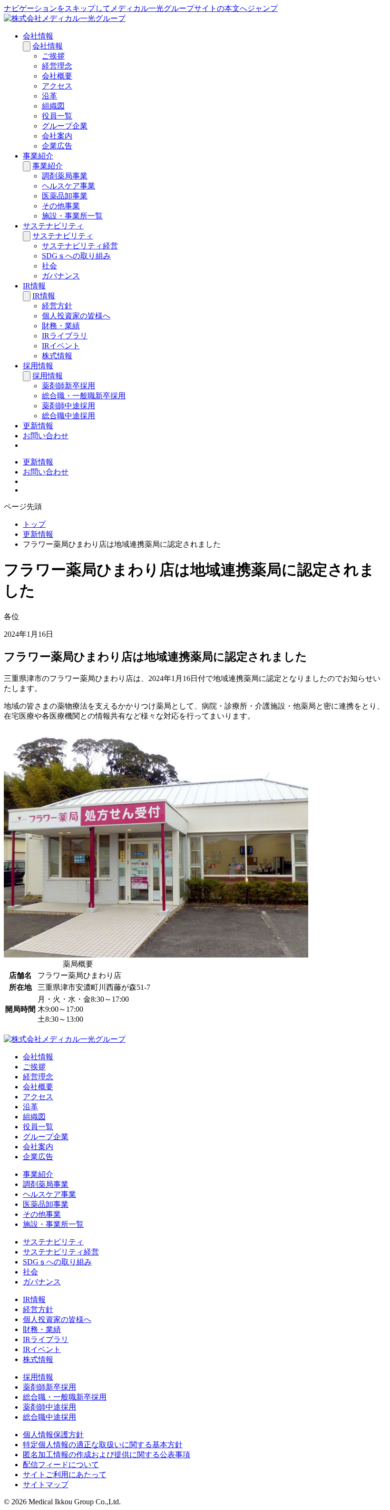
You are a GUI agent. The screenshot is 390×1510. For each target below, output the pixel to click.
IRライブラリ (65, 336)
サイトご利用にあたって (65, 1475)
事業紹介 (38, 156)
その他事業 (61, 206)
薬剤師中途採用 (68, 406)
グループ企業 (65, 126)
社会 (49, 266)
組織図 (53, 106)
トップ (34, 524)
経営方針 (57, 306)
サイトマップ (45, 1484)
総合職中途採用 (68, 416)
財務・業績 (61, 326)
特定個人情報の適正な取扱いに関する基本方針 (103, 1445)
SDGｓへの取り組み (76, 256)
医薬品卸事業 (65, 196)
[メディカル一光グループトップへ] (65, 18)
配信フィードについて (61, 1465)
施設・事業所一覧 (72, 216)
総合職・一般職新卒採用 (84, 396)
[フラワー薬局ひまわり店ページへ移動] (156, 955)
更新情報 (38, 426)
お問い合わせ (45, 436)
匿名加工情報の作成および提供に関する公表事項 (106, 1455)
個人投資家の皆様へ (76, 316)
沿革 (49, 96)
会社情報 (38, 36)
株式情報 (57, 356)
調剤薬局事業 (65, 176)
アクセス (57, 86)
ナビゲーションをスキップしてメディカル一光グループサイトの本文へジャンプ (141, 8)
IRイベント (61, 346)
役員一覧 (57, 116)
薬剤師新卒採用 (68, 386)
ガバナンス (61, 276)
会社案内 (57, 136)
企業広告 (57, 146)
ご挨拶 (53, 56)
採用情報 (38, 366)
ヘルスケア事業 (68, 186)
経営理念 (57, 66)
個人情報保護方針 (53, 1435)
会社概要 (57, 76)
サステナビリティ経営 (80, 246)
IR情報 (34, 286)
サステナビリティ (53, 226)
